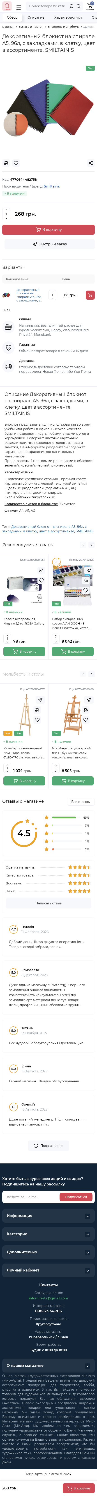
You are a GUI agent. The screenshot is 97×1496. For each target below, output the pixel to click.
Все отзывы (80, 802)
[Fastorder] (89, 570)
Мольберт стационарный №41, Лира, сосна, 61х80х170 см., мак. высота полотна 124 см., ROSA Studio (23, 753)
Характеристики (68, 17)
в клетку (30, 531)
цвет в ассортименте (56, 531)
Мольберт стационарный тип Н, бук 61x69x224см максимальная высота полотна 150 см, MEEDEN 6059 (71, 753)
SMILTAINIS (85, 531)
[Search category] (71, 6)
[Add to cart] (90, 295)
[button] (83, 545)
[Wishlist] (41, 580)
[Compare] (41, 570)
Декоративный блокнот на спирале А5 (43, 527)
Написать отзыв (48, 903)
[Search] (78, 6)
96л (80, 527)
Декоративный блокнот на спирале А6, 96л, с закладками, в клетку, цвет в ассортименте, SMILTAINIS (29, 295)
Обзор (12, 17)
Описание (36, 17)
